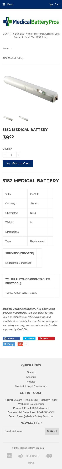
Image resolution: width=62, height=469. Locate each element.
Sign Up (52, 431)
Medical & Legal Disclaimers (31, 386)
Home (5, 48)
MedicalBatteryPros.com (32, 447)
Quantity (7, 148)
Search (31, 372)
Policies (31, 381)
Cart (56, 4)
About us (31, 377)
